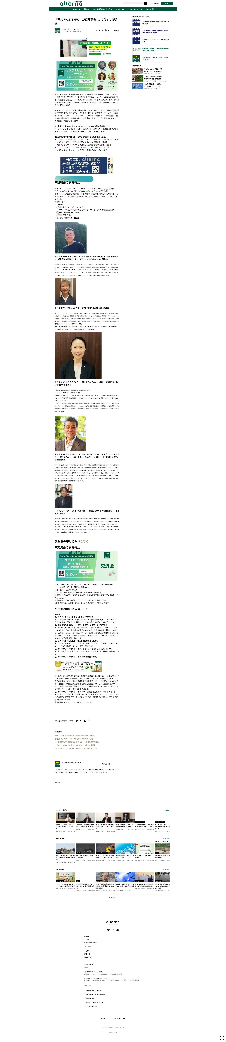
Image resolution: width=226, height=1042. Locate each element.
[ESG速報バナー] (86, 165)
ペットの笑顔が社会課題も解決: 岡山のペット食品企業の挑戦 (77, 742)
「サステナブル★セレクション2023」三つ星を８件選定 (75, 745)
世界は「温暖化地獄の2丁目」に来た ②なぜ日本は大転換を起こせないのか (164, 886)
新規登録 (156, 3)
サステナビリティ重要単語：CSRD (143, 856)
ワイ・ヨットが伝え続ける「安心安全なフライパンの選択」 (76, 748)
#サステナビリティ (81, 822)
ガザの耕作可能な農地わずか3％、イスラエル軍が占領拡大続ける (85, 886)
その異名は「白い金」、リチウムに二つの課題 (85, 856)
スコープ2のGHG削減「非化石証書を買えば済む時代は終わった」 (144, 885)
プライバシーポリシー (119, 1018)
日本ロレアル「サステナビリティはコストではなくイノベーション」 (65, 827)
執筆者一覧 (87, 957)
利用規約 (103, 1018)
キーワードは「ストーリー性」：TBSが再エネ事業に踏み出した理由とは (164, 827)
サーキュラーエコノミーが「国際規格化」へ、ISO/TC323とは (105, 856)
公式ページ (79, 651)
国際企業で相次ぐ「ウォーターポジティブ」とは (124, 856)
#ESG (157, 853)
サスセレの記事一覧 (100, 772)
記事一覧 (87, 954)
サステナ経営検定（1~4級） (93, 990)
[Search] (145, 3)
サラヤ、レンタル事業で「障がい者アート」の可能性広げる (153, 71)
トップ (86, 951)
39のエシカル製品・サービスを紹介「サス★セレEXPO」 (75, 736)
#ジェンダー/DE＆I (140, 822)
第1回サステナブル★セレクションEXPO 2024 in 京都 (74, 739)
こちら (107, 126)
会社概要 (86, 936)
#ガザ (78, 881)
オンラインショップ (136, 9)
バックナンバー (121, 9)
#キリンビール (60, 881)
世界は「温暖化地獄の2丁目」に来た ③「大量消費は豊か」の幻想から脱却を (105, 886)
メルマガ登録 (150, 9)
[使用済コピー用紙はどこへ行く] (86, 48)
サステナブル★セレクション (93, 1002)
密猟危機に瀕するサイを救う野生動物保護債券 (164, 856)
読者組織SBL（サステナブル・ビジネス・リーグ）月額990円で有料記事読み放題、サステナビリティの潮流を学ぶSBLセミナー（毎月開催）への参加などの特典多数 (111, 979)
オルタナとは (76, 9)
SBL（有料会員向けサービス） (103, 9)
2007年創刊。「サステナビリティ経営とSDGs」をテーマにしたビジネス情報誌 (103, 974)
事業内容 (86, 9)
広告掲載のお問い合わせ (90, 942)
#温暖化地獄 (99, 881)
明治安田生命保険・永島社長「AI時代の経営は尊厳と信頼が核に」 (124, 826)
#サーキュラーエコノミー (102, 853)
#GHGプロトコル (139, 881)
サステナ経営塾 (89, 998)
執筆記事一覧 (106, 764)
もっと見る (166, 810)
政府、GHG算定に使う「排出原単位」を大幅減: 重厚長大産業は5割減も (65, 858)
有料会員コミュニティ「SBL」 (94, 972)
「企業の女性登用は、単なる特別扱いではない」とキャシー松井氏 (144, 826)
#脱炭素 (58, 853)
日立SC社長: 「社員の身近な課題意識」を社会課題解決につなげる (85, 826)
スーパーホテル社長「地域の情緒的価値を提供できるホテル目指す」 (105, 827)
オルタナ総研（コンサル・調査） (95, 994)
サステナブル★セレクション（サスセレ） (69, 769)
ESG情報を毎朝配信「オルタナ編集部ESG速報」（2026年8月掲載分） (124, 886)
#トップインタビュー (61, 822)
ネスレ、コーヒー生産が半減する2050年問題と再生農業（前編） (153, 78)
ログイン (167, 3)
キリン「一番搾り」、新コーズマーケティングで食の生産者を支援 (65, 885)
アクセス (86, 939)
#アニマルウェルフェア (161, 842)
